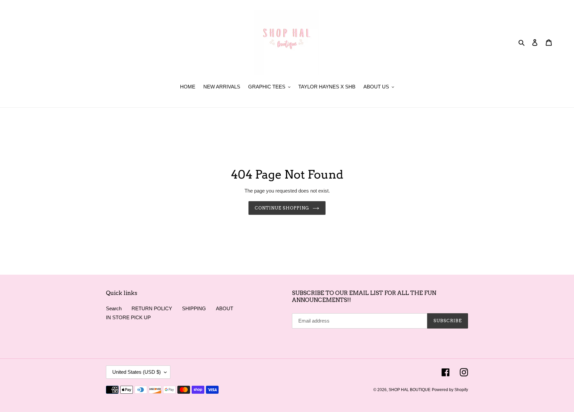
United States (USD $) (136, 372)
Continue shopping (282, 208)
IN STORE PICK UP (128, 317)
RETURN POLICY (152, 308)
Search (114, 308)
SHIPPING (194, 308)
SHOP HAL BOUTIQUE (409, 389)
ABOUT (224, 308)
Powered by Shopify (450, 389)
